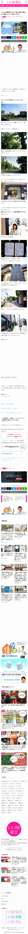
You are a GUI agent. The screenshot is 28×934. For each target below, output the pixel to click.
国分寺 (19, 798)
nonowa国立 (5, 781)
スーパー (4, 788)
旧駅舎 (4, 805)
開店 (10, 812)
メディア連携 (6, 793)
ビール (9, 16)
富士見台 (5, 803)
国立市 (4, 800)
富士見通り (13, 803)
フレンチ (11, 790)
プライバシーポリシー (22, 927)
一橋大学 (20, 795)
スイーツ (18, 786)
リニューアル (5, 795)
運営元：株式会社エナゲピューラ (14, 929)
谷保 (20, 810)
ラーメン (20, 793)
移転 (21, 807)
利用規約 (15, 927)
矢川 (3, 807)
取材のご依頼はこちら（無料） (10, 408)
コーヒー (11, 786)
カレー (18, 783)
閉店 (4, 812)
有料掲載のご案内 (9, 927)
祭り (15, 807)
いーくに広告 (14, 781)
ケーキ (4, 786)
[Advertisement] (14, 69)
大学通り (18, 800)
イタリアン (5, 783)
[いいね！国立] (14, 2)
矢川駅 (9, 807)
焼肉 (22, 805)
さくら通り (23, 781)
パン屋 (4, 790)
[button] (3, 37)
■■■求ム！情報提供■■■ (7, 404)
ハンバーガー (20, 788)
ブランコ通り (19, 790)
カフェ (12, 783)
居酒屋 (20, 803)
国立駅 (10, 800)
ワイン (13, 795)
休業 (8, 798)
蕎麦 (10, 810)
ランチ (13, 793)
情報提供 (3, 927)
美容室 (4, 810)
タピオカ (12, 788)
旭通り (10, 805)
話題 (4, 16)
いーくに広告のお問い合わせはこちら (12, 412)
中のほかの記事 (6, 396)
